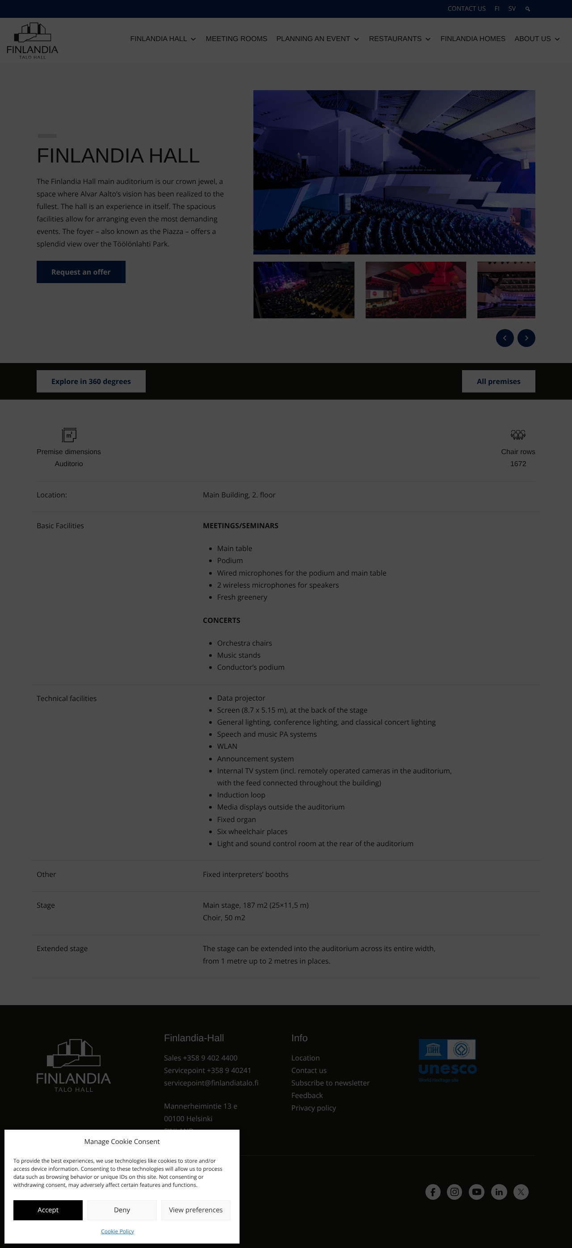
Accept (48, 1210)
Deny (122, 1210)
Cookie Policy (117, 1231)
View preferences (196, 1210)
